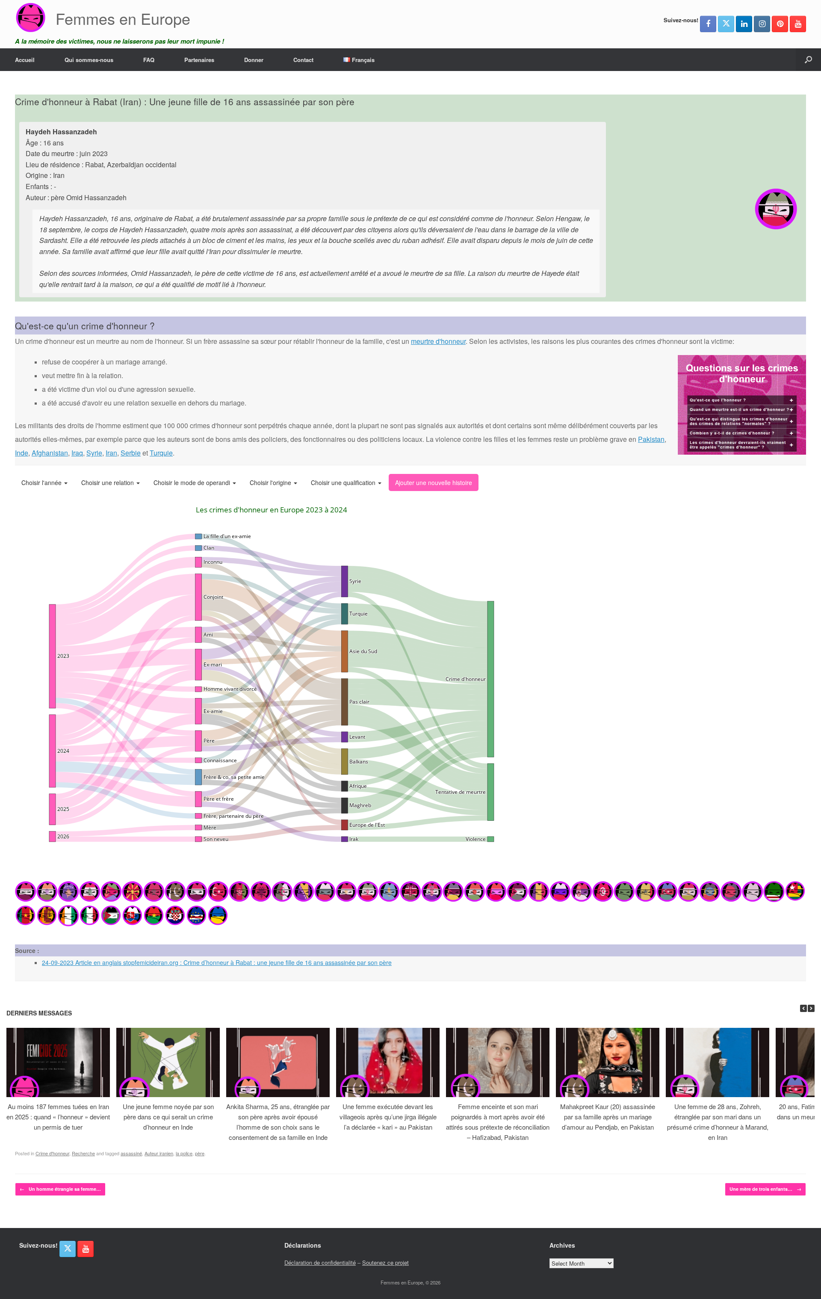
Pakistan (651, 439)
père (199, 1153)
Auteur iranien (159, 1153)
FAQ (148, 60)
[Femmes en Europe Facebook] (708, 24)
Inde (21, 453)
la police (184, 1153)
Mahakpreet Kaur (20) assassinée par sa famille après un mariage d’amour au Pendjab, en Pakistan (607, 1116)
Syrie (94, 453)
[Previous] (803, 1008)
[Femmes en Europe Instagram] (762, 24)
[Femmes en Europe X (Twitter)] (726, 24)
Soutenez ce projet (385, 1262)
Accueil (25, 60)
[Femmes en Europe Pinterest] (780, 24)
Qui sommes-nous (89, 60)
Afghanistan (50, 453)
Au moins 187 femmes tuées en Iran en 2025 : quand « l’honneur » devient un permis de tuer (58, 1116)
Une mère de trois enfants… (765, 1189)
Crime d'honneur (52, 1153)
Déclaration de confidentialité (320, 1262)
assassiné (131, 1153)
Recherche (83, 1153)
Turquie (161, 453)
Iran (111, 453)
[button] (808, 59)
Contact (303, 60)
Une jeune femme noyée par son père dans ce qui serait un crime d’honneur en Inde (168, 1116)
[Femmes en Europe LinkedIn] (744, 24)
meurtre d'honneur (438, 341)
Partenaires (199, 60)
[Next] (811, 1008)
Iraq (77, 453)
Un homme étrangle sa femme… (60, 1189)
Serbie (131, 453)
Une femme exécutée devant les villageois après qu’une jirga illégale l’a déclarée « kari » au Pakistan (388, 1116)
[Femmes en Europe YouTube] (798, 24)
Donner (253, 60)
